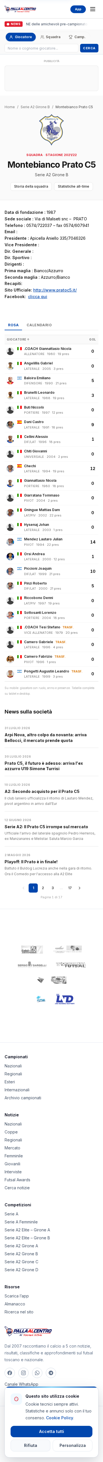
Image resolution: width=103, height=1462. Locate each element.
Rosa (13, 325)
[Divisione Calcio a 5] (36, 999)
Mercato (12, 1147)
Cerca (89, 48)
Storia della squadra (31, 186)
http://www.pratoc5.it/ (55, 290)
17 (70, 888)
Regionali (13, 1073)
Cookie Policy (59, 1417)
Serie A (11, 1213)
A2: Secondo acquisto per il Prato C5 (42, 791)
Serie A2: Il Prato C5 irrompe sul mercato (46, 826)
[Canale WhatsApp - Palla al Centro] (37, 1373)
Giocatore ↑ (18, 339)
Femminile (14, 1155)
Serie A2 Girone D (21, 1269)
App (78, 9)
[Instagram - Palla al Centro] (23, 1373)
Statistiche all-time (73, 186)
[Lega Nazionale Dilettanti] (65, 999)
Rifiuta (30, 1445)
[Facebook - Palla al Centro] (10, 1373)
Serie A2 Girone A (21, 1245)
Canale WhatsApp (21, 1384)
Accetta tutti (51, 1431)
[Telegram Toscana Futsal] (51, 1373)
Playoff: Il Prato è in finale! (31, 861)
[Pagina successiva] (79, 888)
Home (10, 107)
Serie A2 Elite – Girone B (27, 1237)
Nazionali (13, 1065)
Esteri (10, 1081)
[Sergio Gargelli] (32, 965)
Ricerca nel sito (19, 1311)
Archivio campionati (23, 1097)
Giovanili (12, 1163)
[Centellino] (67, 950)
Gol (92, 339)
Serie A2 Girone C (21, 1261)
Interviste (13, 1171)
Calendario (39, 325)
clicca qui (37, 296)
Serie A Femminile (21, 1221)
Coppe (11, 1131)
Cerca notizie (17, 1187)
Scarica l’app (17, 1295)
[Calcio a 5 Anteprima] (32, 950)
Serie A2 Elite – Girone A (27, 1229)
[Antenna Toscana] (51, 980)
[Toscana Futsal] (71, 965)
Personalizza (73, 1445)
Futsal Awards (17, 1179)
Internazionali (17, 1089)
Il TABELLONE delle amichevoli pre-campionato (47, 24)
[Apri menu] (92, 9)
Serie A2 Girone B (35, 107)
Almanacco (15, 1303)
